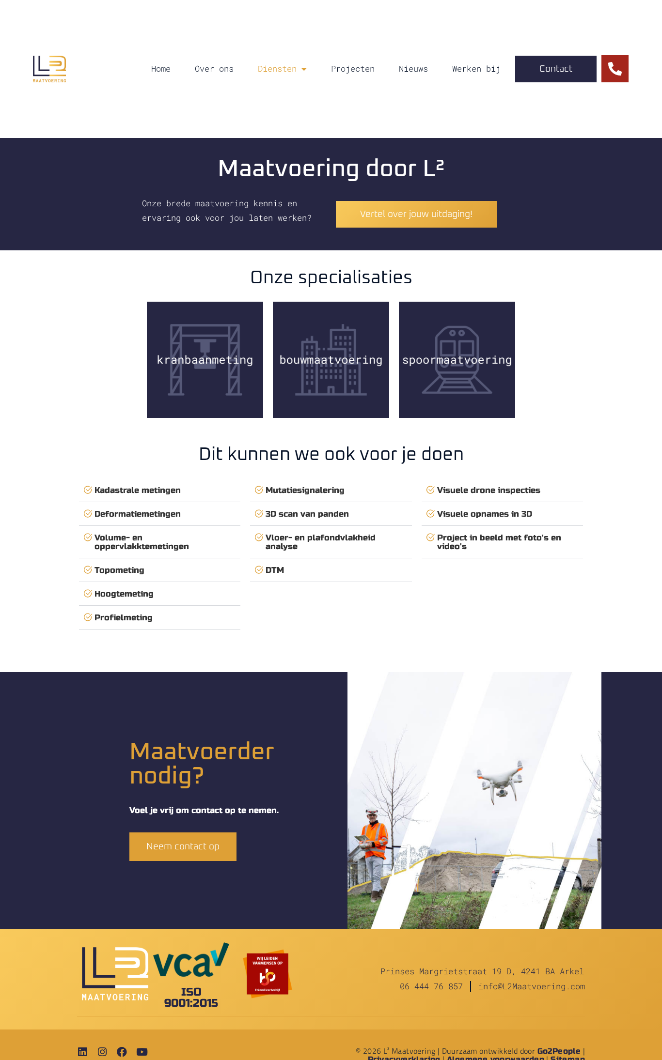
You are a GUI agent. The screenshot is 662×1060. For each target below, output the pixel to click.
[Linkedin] (82, 1052)
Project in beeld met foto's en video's (499, 542)
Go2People (559, 1051)
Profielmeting (124, 618)
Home (161, 68)
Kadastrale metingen (138, 490)
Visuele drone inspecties (488, 490)
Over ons (214, 68)
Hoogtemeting (124, 594)
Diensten (277, 68)
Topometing (119, 570)
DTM (275, 570)
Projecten (353, 68)
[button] (159, 490)
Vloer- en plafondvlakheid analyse (321, 542)
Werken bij (476, 68)
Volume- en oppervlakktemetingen (142, 542)
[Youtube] (142, 1052)
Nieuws (413, 68)
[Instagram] (102, 1052)
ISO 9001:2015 (191, 997)
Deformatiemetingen (138, 514)
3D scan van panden (307, 514)
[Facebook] (122, 1052)
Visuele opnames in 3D (484, 514)
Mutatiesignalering (305, 490)
